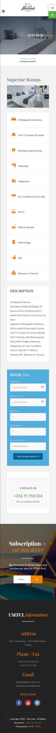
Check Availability (28, 456)
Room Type (16, 440)
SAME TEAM (34, 726)
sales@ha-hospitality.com (28, 685)
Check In (15, 381)
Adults (14, 411)
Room (33, 59)
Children (15, 425)
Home (23, 59)
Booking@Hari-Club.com (28, 682)
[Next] (5, 222)
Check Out (16, 396)
